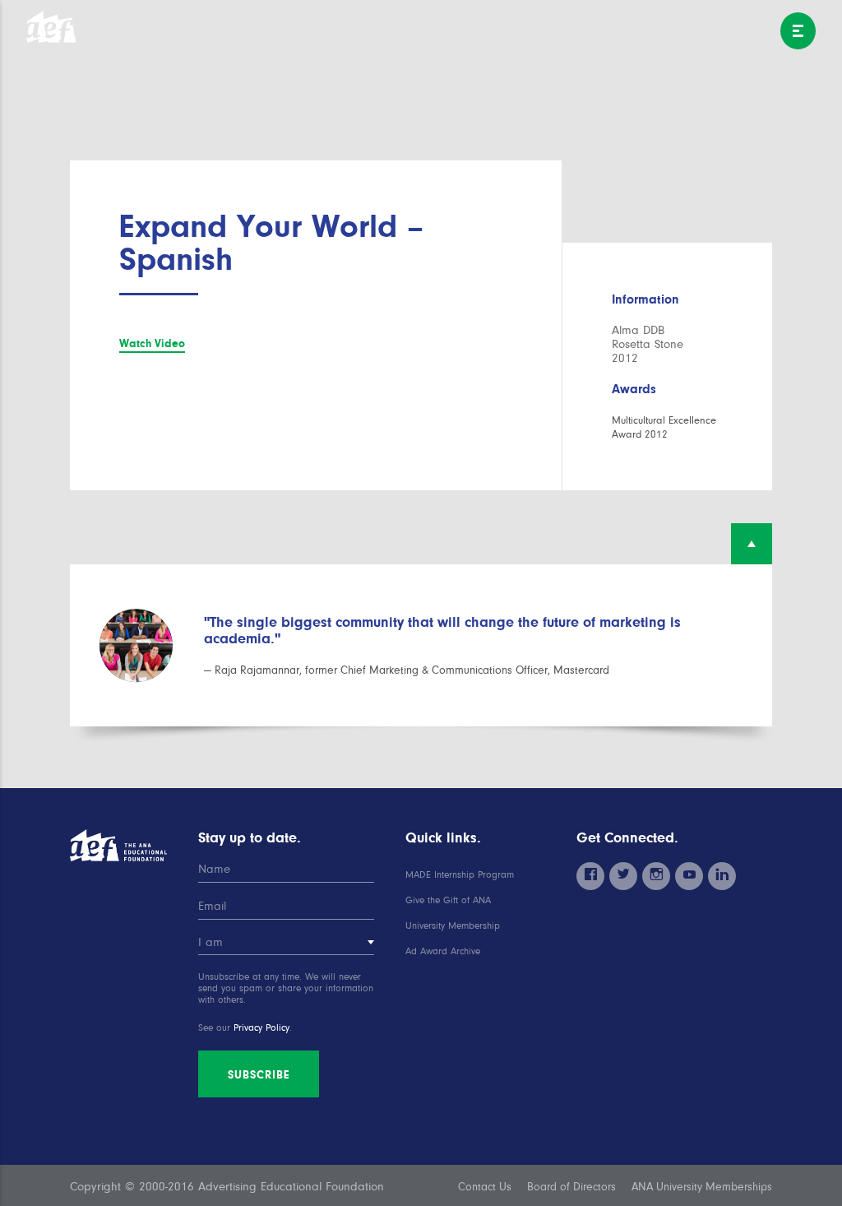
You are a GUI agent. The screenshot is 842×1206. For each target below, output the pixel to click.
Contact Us (484, 1186)
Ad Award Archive (442, 951)
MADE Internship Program (459, 875)
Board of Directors (571, 1186)
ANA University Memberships (702, 1186)
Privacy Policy (261, 1028)
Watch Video (152, 343)
